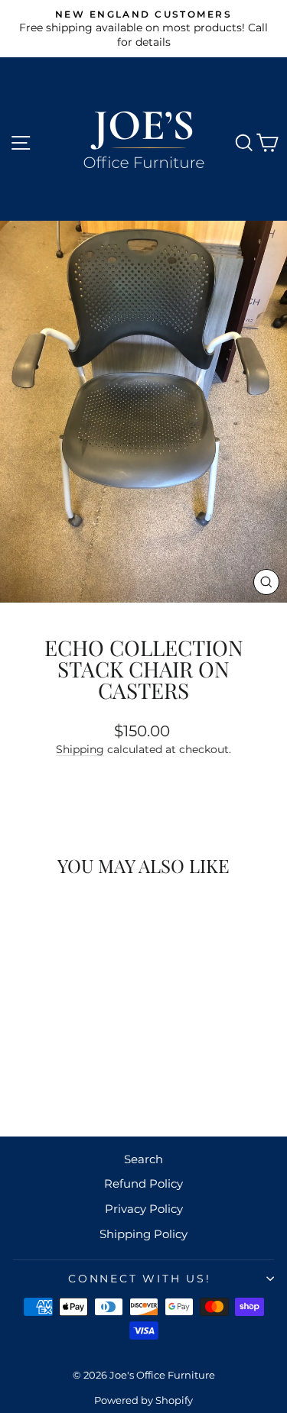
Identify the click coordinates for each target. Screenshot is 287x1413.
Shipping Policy (143, 1234)
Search (143, 1159)
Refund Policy (143, 1183)
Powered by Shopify (143, 1400)
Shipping (80, 749)
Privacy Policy (144, 1208)
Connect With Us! (139, 1278)
